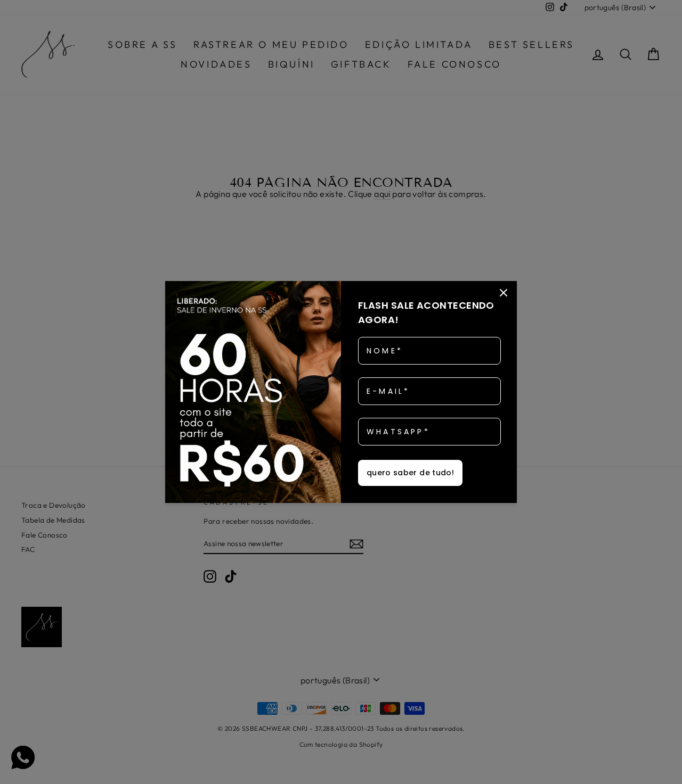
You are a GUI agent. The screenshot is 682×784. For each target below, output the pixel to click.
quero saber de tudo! (410, 472)
